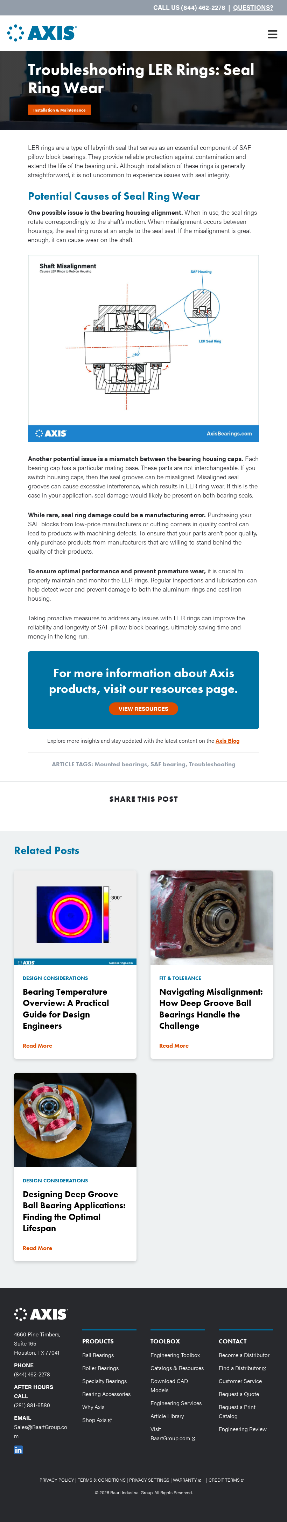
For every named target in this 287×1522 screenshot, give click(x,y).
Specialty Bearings (104, 1381)
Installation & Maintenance (59, 110)
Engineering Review (243, 1429)
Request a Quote (239, 1394)
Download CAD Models (169, 1385)
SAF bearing (168, 764)
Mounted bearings (120, 764)
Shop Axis (99, 1419)
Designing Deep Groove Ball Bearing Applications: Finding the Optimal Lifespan (74, 1211)
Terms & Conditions (102, 1479)
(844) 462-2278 (32, 1374)
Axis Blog (228, 740)
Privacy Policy (57, 1479)
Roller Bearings (100, 1368)
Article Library (167, 1416)
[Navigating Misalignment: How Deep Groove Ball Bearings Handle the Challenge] (211, 917)
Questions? (253, 7)
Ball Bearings (98, 1355)
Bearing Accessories (106, 1394)
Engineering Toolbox (175, 1355)
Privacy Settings (149, 1479)
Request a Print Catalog (237, 1411)
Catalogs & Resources (177, 1368)
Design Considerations (55, 978)
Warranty (189, 1479)
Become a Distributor (244, 1355)
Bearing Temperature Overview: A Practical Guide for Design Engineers (66, 1009)
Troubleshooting (212, 764)
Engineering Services (176, 1403)
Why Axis (93, 1407)
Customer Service (240, 1381)
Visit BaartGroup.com (177, 1433)
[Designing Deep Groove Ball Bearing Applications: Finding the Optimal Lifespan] (75, 1119)
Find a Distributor (245, 1367)
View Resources (143, 709)
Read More (37, 1045)
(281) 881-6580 (32, 1405)
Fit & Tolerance (180, 978)
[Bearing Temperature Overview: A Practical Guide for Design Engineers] (75, 917)
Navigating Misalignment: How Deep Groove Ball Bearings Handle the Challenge (211, 1009)
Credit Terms (228, 1479)
